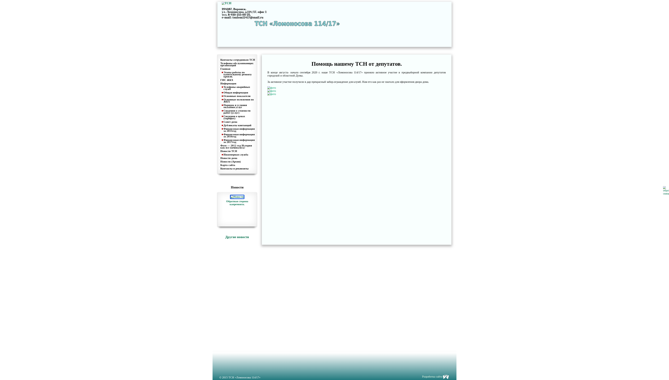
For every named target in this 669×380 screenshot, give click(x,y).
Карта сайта (227, 165)
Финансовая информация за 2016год (239, 135)
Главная (225, 69)
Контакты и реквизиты (234, 169)
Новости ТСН (228, 151)
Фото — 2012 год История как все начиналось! (236, 147)
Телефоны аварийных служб (237, 88)
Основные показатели (237, 96)
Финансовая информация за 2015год (239, 130)
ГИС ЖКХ (226, 80)
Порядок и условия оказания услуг (235, 106)
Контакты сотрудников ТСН (237, 60)
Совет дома (230, 122)
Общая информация (236, 93)
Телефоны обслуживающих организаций (236, 64)
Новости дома (228, 158)
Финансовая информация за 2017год (239, 141)
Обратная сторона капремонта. (237, 203)
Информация (228, 83)
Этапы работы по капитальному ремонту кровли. (238, 74)
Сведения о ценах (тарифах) (234, 117)
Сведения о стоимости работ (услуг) (237, 112)
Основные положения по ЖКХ (239, 100)
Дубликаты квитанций (237, 125)
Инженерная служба (236, 155)
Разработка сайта (432, 376)
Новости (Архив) (230, 162)
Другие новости (237, 237)
